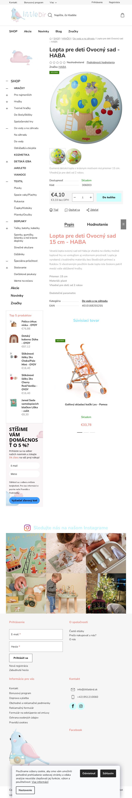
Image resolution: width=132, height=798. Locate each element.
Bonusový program (33, 2)
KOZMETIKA (21, 155)
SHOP (15, 81)
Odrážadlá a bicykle (25, 148)
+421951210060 (87, 697)
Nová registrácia (18, 666)
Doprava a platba (19, 698)
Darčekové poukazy (25, 274)
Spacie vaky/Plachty (25, 195)
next (120, 385)
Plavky (18, 188)
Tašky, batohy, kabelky (27, 228)
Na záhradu (20, 135)
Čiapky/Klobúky (23, 208)
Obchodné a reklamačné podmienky (29, 703)
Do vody (19, 141)
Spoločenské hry (23, 121)
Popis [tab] (69, 224)
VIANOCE (20, 175)
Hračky (18, 101)
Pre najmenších (23, 95)
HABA (62, 67)
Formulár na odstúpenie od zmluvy (29, 713)
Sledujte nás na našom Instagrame (70, 528)
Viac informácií (40, 782)
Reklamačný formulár (21, 708)
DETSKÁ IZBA (22, 161)
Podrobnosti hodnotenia (101, 62)
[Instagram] (81, 706)
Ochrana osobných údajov (23, 717)
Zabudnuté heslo (19, 670)
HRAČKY (19, 88)
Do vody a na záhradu (26, 128)
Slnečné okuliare (23, 247)
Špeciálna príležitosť (26, 261)
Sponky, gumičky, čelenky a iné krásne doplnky (25, 238)
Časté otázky (76, 631)
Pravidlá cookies (18, 722)
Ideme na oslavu (23, 281)
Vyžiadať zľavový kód (24, 500)
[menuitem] (13, 31)
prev (52, 385)
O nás (72, 639)
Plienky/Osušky (23, 214)
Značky (16, 303)
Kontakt (13, 2)
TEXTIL (18, 181)
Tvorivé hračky (22, 108)
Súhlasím (108, 773)
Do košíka (109, 197)
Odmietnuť (88, 773)
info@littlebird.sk (87, 689)
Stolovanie (20, 267)
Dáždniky (19, 254)
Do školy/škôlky (23, 115)
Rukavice (19, 201)
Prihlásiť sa (21, 658)
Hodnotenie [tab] (97, 224)
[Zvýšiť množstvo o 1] (90, 197)
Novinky (17, 295)
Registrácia (114, 2)
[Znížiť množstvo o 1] (74, 197)
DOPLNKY (20, 221)
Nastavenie (25, 790)
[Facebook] (73, 706)
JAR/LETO (20, 168)
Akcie (15, 288)
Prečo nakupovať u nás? (82, 635)
